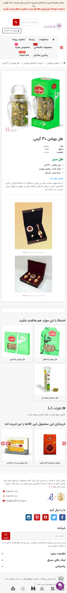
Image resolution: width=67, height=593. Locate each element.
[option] (50, 447)
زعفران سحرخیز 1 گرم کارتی (50, 462)
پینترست (37, 517)
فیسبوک (62, 517)
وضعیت (60, 152)
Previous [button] (3, 443)
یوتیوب (45, 517)
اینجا (24, 252)
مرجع (61, 149)
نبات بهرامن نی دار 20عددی (17, 462)
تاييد (5, 538)
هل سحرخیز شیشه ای (50, 397)
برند (61, 146)
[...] (50, 487)
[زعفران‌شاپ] (52, 26)
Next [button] (64, 443)
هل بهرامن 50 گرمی (17, 359)
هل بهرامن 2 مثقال (50, 359)
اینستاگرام (29, 517)
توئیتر (54, 517)
